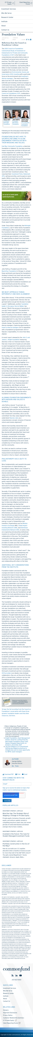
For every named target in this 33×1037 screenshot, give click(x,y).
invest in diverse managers (10, 327)
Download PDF (9, 774)
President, (15, 121)
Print (19, 774)
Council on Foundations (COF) (11, 93)
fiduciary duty (13, 418)
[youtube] (20, 975)
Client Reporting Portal (24, 3)
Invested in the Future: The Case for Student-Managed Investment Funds (16, 835)
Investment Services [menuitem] (8, 9)
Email (25, 774)
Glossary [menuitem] (6, 1010)
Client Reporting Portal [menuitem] (10, 1023)
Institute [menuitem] (4, 21)
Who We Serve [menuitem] (6, 13)
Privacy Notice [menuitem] (7, 1015)
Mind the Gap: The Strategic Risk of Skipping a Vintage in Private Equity (16, 814)
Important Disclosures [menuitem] (10, 1013)
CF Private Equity (8, 3)
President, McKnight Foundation (7, 122)
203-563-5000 (16, 980)
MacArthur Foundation (15, 123)
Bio (13, 766)
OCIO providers (6, 673)
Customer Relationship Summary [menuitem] (13, 1018)
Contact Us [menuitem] (5, 30)
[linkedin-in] (16, 975)
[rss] (13, 975)
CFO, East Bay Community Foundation (25, 124)
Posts (17, 766)
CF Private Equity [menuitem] (8, 1020)
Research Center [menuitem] (7, 17)
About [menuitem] (3, 26)
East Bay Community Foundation (12, 146)
